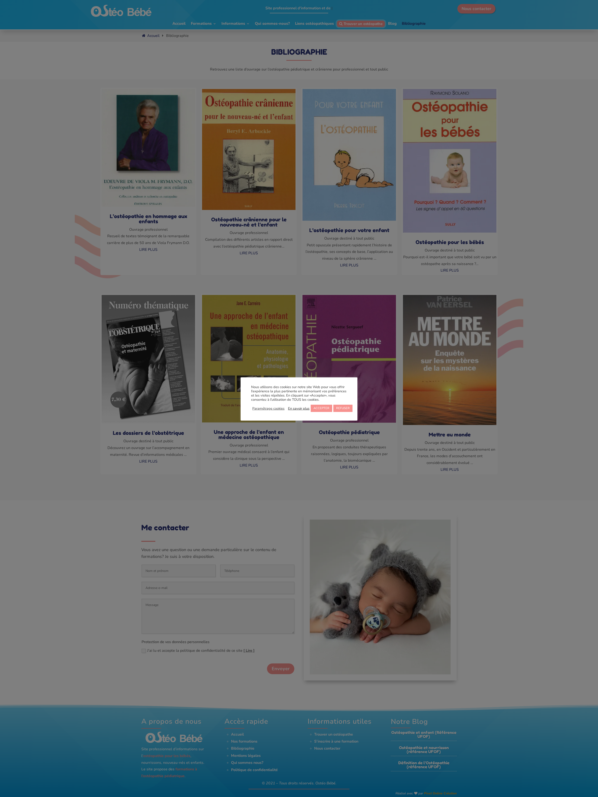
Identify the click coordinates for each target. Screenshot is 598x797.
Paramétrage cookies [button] (268, 408)
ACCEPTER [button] (321, 408)
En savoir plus (299, 408)
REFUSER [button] (343, 408)
